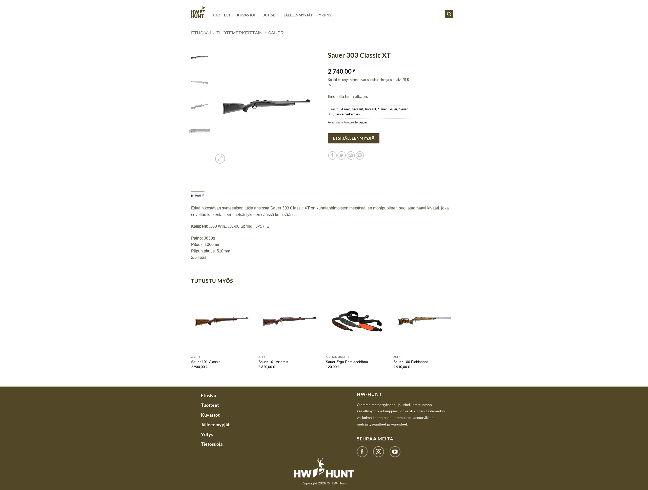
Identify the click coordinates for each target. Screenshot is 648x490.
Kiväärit (357, 109)
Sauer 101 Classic (205, 362)
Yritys (325, 15)
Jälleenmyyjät (298, 15)
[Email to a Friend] (351, 155)
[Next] (311, 106)
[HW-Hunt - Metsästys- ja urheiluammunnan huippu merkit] (198, 11)
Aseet (345, 109)
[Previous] (222, 106)
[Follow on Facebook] (362, 451)
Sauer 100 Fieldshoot (410, 362)
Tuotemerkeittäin (239, 32)
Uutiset (269, 15)
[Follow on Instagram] (378, 451)
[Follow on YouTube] (395, 451)
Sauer (276, 32)
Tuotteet (221, 15)
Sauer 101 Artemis (273, 362)
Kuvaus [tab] (198, 196)
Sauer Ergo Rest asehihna (347, 362)
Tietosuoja (211, 444)
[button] (449, 14)
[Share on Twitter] (341, 155)
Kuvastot (246, 15)
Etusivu (201, 32)
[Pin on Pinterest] (360, 155)
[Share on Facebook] (332, 155)
